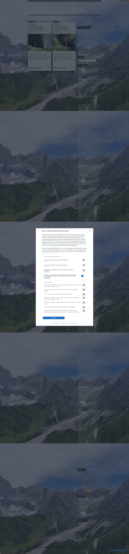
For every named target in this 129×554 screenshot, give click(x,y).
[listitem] (64, 257)
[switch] (83, 260)
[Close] (90, 231)
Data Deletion (56, 323)
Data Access (64, 323)
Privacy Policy (73, 323)
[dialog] (64, 277)
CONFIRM (54, 317)
